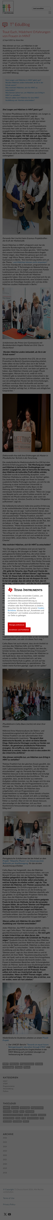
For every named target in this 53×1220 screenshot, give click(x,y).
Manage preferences (16, 625)
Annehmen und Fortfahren (19, 630)
